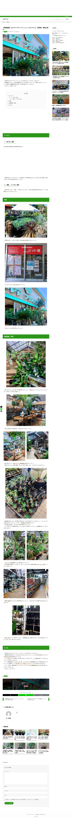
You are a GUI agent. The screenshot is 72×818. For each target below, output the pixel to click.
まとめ (10, 105)
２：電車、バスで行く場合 (16, 99)
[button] (10, 695)
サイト (5, 795)
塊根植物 (5, 31)
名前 (5, 786)
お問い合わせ (42, 814)
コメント (6, 771)
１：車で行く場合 (14, 97)
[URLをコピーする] (41, 695)
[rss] (67, 16)
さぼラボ (5, 19)
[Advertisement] (34, 8)
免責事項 (37, 814)
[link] (17, 712)
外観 (10, 101)
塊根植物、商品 (12, 103)
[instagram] (65, 16)
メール (6, 790)
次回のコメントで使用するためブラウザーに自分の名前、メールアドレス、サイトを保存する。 (23, 799)
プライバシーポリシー (31, 814)
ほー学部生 (8, 718)
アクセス (11, 95)
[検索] (68, 16)
